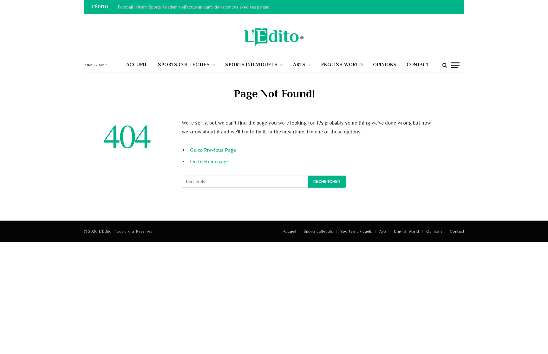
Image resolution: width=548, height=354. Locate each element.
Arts (299, 65)
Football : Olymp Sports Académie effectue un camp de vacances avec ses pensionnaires (197, 7)
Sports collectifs (184, 65)
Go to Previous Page (213, 150)
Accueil (137, 65)
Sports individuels (251, 65)
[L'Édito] (274, 36)
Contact (418, 65)
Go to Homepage (209, 161)
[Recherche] (444, 65)
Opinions (384, 65)
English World (342, 65)
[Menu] (455, 65)
